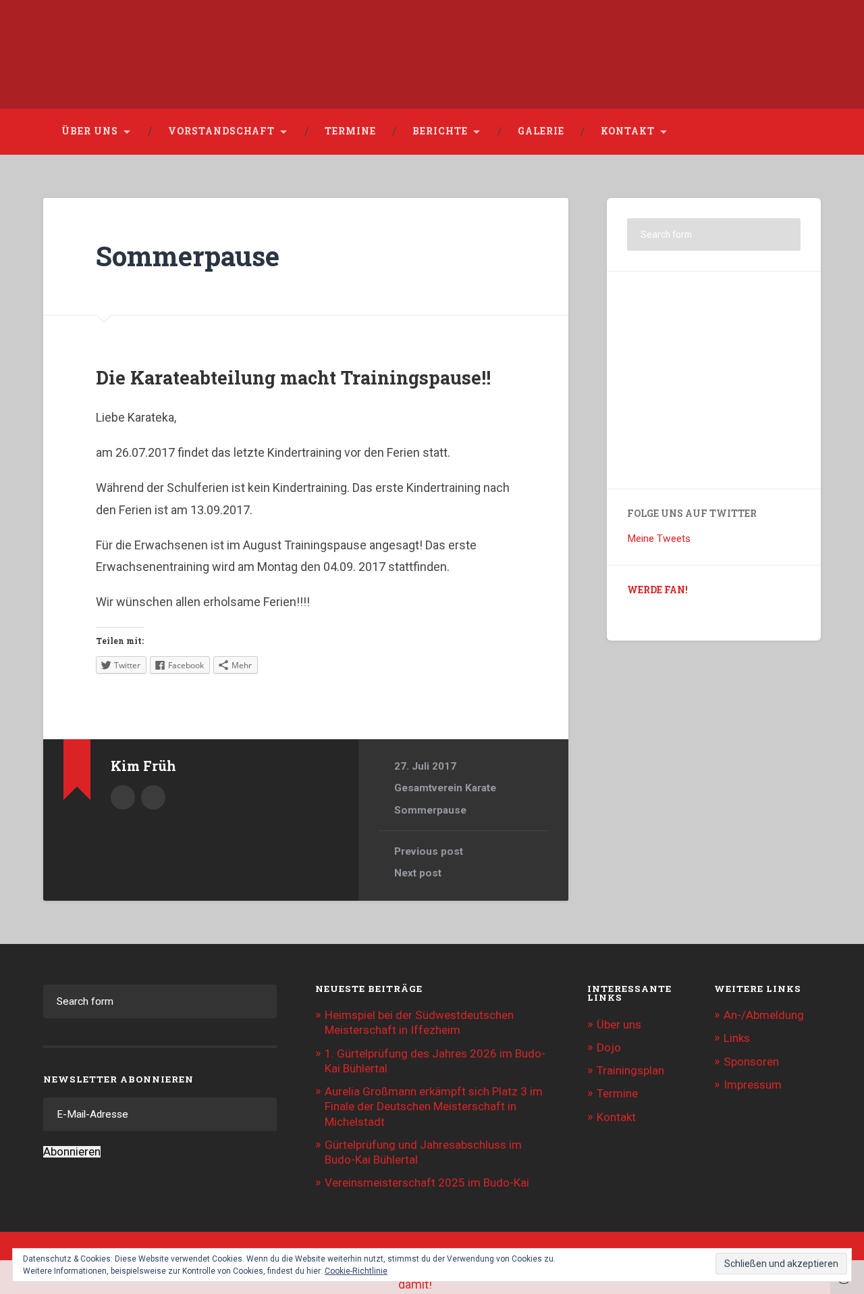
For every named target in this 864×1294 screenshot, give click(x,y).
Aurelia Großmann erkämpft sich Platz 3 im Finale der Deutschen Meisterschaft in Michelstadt (434, 1106)
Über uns (89, 131)
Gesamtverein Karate (445, 788)
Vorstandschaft (221, 131)
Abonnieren (72, 1152)
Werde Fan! (657, 590)
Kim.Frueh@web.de (153, 797)
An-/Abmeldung (764, 1015)
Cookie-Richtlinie (356, 1271)
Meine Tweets (659, 538)
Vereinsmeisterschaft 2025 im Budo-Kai (427, 1182)
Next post (417, 873)
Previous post (428, 851)
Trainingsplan (630, 1070)
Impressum (753, 1084)
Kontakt (628, 131)
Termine (350, 131)
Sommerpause (187, 256)
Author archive (123, 797)
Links (737, 1038)
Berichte (440, 131)
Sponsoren (751, 1061)
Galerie (541, 131)
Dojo (609, 1047)
